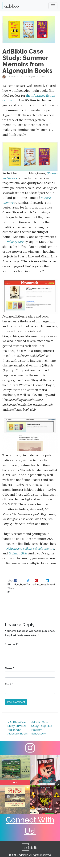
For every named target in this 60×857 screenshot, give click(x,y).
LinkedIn (51, 584)
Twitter (30, 584)
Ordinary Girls (15, 242)
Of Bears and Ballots (18, 548)
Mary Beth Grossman (19, 76)
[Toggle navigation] (52, 6)
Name (8, 668)
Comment (11, 644)
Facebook (20, 584)
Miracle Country (43, 548)
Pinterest (40, 584)
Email (8, 684)
